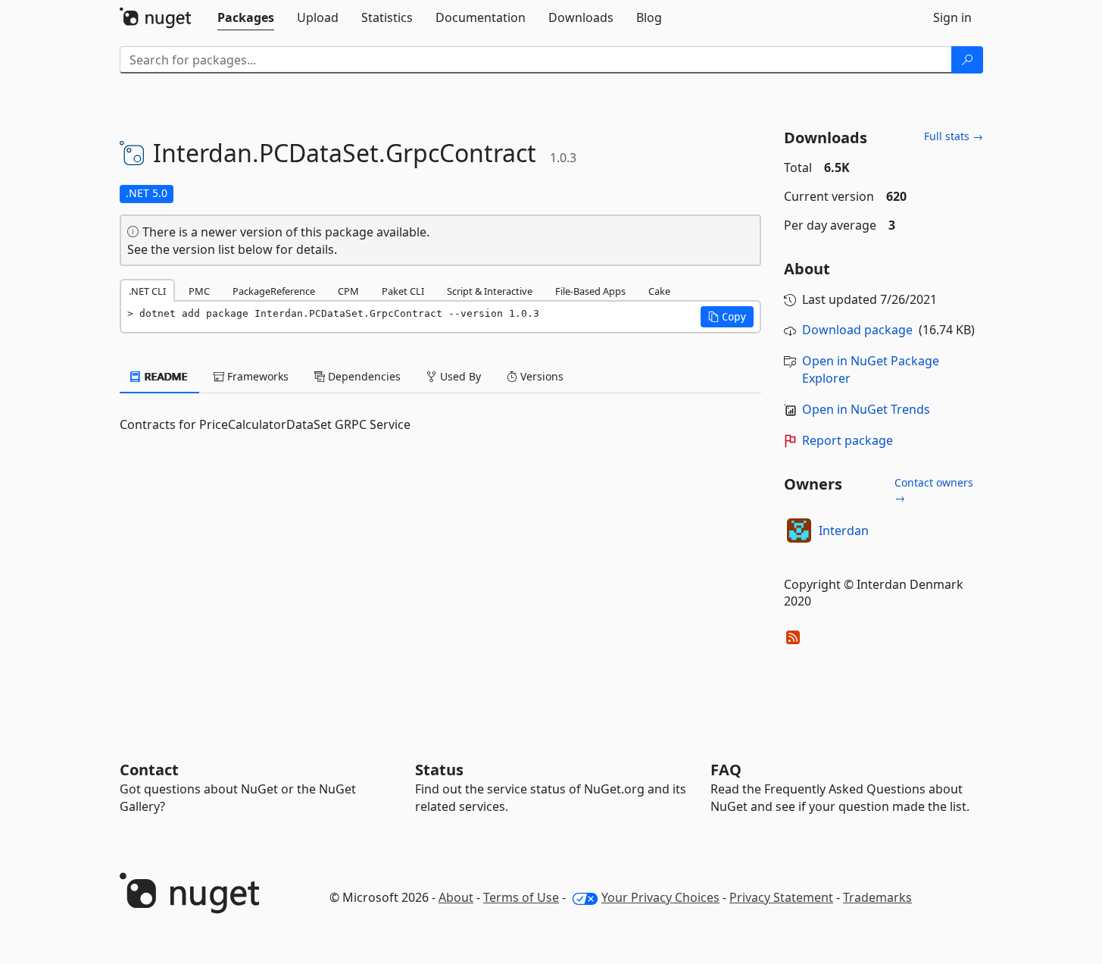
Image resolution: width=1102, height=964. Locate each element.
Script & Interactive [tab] (489, 291)
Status (439, 769)
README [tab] (165, 376)
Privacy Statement (781, 897)
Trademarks (877, 897)
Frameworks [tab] (256, 376)
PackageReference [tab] (274, 291)
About (456, 897)
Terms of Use (521, 897)
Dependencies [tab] (363, 376)
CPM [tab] (348, 291)
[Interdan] (799, 530)
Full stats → (953, 136)
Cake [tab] (659, 291)
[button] (727, 316)
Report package (847, 440)
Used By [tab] (459, 376)
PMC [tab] (199, 291)
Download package (857, 329)
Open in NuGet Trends (866, 409)
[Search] (967, 60)
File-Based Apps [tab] (590, 291)
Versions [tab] (540, 376)
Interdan (844, 530)
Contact (149, 769)
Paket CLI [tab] (403, 291)
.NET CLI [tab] (147, 291)
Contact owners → (933, 490)
